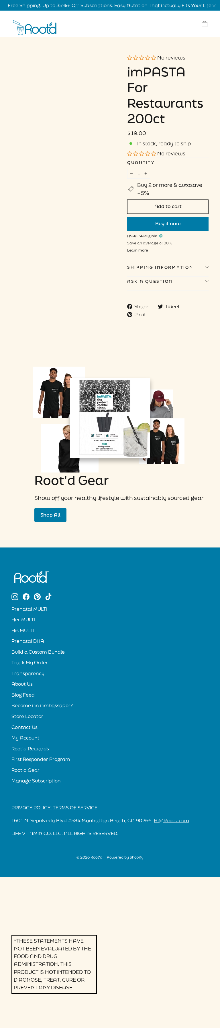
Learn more (137, 250)
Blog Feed (23, 695)
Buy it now (168, 223)
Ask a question (150, 281)
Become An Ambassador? (42, 705)
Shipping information (160, 267)
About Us (22, 684)
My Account (25, 738)
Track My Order (29, 662)
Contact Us (24, 727)
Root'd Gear (25, 770)
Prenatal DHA (27, 641)
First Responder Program (40, 759)
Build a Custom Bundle (38, 652)
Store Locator (27, 716)
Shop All (50, 514)
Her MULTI (23, 619)
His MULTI (22, 630)
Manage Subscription (36, 781)
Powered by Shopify (125, 857)
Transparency (27, 673)
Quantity (141, 162)
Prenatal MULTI (29, 609)
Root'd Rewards (30, 749)
